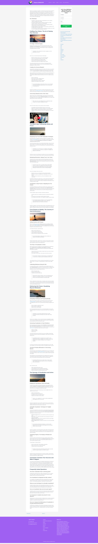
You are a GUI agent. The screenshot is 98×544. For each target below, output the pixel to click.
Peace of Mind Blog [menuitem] (65, 2)
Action (61, 45)
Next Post (43, 513)
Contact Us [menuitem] (50, 2)
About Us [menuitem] (54, 2)
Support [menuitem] (57, 2)
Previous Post (28, 513)
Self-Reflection (62, 57)
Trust (61, 58)
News (61, 53)
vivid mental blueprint (35, 139)
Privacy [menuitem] (44, 526)
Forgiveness (62, 49)
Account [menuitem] (61, 2)
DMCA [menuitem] (44, 529)
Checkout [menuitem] (44, 519)
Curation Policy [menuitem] (45, 530)
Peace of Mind (62, 54)
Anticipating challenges (33, 301)
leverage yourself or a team (39, 90)
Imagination (61, 50)
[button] (68, 3)
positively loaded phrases (41, 351)
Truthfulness (62, 59)
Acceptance (61, 44)
